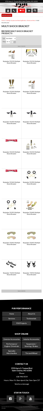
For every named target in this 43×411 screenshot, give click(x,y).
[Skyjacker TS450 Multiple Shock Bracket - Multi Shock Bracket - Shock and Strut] (11, 264)
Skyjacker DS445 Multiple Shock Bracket (31, 243)
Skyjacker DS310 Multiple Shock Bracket (31, 122)
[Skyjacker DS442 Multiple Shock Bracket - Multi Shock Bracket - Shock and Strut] (11, 235)
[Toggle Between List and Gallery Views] (13, 42)
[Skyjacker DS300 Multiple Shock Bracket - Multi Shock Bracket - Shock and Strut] (11, 114)
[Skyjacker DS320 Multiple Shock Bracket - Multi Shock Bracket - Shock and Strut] (11, 140)
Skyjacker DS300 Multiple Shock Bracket (11, 122)
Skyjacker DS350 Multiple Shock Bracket (31, 152)
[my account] (8, 11)
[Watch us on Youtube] (30, 398)
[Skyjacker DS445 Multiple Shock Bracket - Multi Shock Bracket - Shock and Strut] (31, 235)
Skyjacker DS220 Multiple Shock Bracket (11, 62)
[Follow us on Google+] (20, 398)
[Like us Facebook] (10, 398)
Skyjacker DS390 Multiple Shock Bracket (31, 183)
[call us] (14, 11)
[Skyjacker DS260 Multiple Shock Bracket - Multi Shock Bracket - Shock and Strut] (11, 84)
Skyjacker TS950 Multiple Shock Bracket (31, 273)
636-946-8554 (22, 377)
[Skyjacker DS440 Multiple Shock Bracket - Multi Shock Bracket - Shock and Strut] (31, 205)
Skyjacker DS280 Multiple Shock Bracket (31, 92)
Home (11, 314)
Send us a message (22, 384)
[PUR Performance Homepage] (21, 6)
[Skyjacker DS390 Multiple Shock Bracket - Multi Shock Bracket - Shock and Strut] (31, 175)
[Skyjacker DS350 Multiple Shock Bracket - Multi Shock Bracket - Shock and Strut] (31, 144)
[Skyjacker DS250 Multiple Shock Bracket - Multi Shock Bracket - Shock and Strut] (31, 53)
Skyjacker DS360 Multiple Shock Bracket (11, 183)
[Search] (35, 11)
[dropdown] (29, 11)
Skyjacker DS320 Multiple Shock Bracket (11, 152)
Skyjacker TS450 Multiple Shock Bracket (11, 273)
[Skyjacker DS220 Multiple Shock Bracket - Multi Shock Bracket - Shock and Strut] (11, 54)
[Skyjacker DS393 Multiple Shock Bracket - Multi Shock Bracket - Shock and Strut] (11, 205)
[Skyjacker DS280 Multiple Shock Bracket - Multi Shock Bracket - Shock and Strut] (31, 84)
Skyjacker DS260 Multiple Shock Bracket (11, 92)
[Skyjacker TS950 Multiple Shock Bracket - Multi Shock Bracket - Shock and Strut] (31, 264)
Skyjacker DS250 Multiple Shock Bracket (31, 62)
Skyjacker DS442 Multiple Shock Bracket (11, 243)
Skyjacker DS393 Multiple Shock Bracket (11, 213)
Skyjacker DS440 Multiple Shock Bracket (31, 213)
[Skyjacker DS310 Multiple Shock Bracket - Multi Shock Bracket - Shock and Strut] (31, 114)
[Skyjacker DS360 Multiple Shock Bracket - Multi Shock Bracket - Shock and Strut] (11, 171)
